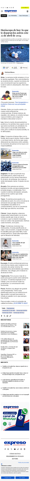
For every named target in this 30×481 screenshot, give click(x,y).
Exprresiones (10, 308)
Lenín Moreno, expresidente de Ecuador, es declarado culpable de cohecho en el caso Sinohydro (13, 381)
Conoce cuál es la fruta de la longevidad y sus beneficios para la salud (20, 166)
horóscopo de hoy (19, 312)
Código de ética (15, 453)
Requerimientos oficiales (15, 456)
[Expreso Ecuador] (15, 444)
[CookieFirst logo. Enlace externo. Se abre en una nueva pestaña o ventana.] (1, 464)
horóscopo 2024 (7, 312)
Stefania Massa (9, 72)
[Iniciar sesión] (27, 11)
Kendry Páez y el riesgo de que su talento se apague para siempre (9, 348)
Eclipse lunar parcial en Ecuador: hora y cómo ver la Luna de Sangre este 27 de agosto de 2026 (15, 373)
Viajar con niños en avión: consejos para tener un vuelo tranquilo (19, 153)
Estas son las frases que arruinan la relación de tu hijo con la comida (19, 94)
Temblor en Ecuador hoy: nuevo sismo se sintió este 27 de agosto (15, 388)
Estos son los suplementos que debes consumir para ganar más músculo (20, 255)
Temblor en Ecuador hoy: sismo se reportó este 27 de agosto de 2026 (15, 366)
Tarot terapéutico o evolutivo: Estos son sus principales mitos (14, 104)
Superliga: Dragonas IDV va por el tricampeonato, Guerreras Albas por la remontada (8, 356)
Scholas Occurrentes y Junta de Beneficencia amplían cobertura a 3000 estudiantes (9, 332)
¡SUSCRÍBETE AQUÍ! (20, 303)
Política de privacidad (23, 462)
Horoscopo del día (22, 310)
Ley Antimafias (12, 15)
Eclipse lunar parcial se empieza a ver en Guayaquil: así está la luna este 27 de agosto (15, 395)
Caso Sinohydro (23, 15)
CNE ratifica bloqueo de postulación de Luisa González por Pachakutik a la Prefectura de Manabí (9, 341)
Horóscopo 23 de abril (8, 310)
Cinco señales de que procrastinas (18, 243)
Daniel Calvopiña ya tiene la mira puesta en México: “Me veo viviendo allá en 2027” (8, 325)
